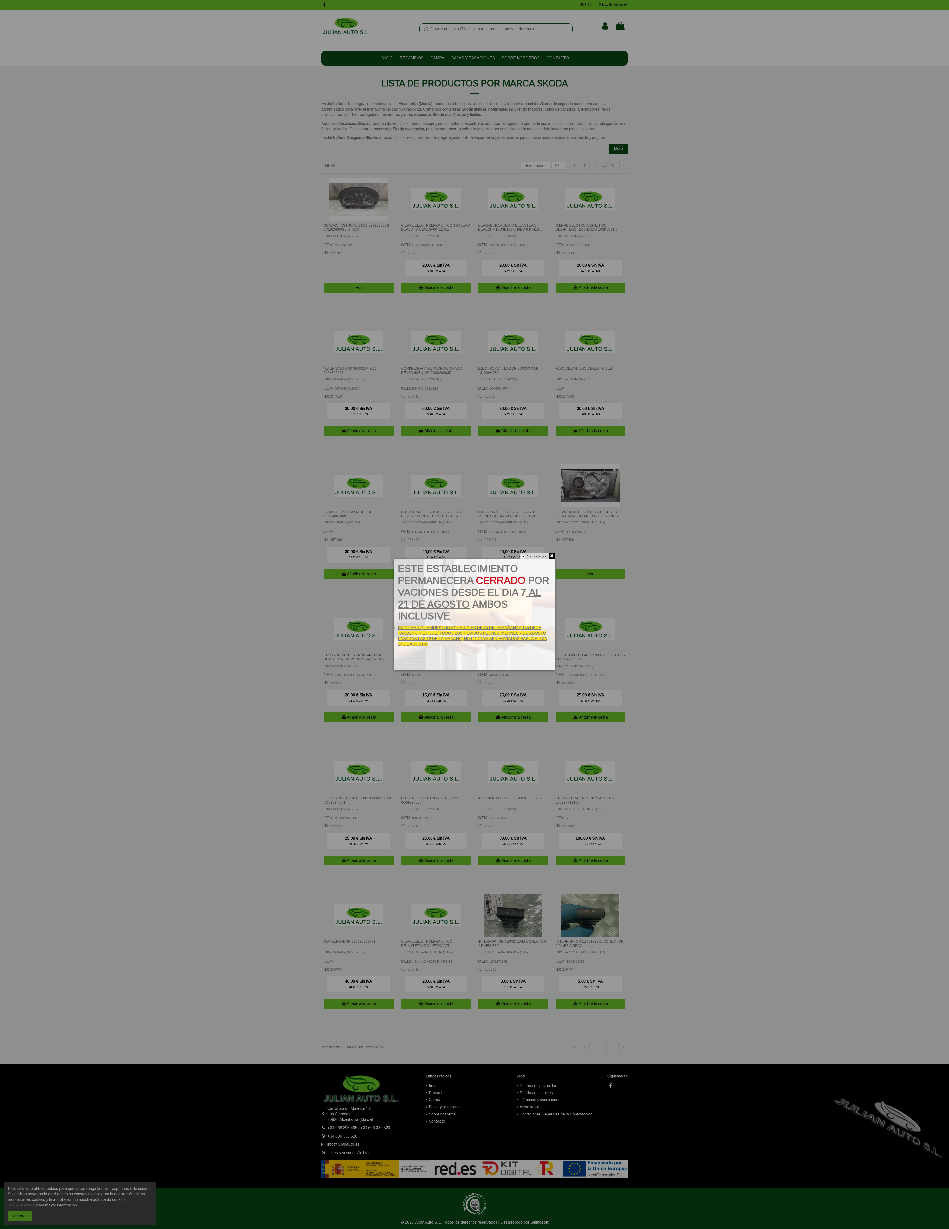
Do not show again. (536, 556)
